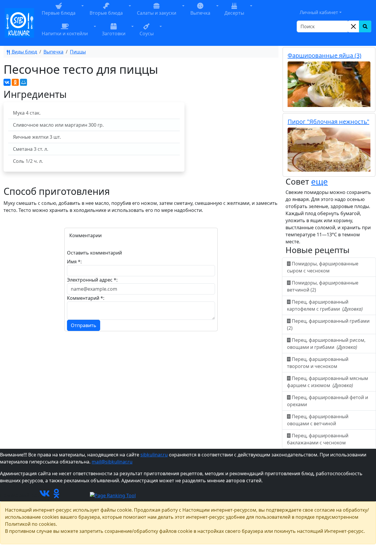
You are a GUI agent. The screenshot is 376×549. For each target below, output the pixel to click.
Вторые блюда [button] (106, 13)
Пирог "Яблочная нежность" (328, 121)
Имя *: (74, 261)
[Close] (353, 26)
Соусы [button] (147, 33)
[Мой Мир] (23, 82)
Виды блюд (24, 51)
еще (319, 181)
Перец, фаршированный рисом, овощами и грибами (326, 343)
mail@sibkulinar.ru (112, 461)
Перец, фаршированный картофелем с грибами (325, 305)
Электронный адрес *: (92, 280)
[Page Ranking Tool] (113, 495)
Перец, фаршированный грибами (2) (328, 324)
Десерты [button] (234, 13)
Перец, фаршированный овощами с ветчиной (317, 420)
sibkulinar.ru (154, 454)
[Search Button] (365, 26)
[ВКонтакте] (7, 82)
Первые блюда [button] (58, 13)
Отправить (83, 325)
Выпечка (53, 51)
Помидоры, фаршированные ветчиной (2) (322, 286)
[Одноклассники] (15, 82)
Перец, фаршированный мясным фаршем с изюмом (327, 382)
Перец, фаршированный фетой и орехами (327, 401)
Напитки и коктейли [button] (65, 33)
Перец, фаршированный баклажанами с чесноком (317, 439)
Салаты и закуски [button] (156, 13)
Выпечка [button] (200, 13)
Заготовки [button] (113, 33)
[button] (82, 12)
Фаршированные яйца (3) (324, 55)
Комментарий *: (85, 298)
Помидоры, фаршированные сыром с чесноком (322, 267)
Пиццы (78, 51)
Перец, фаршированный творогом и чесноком (317, 362)
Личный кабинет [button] (319, 12)
